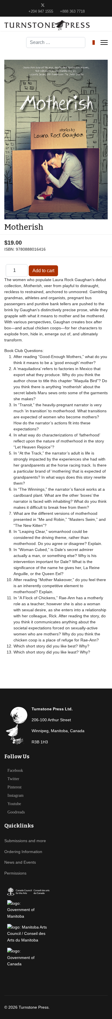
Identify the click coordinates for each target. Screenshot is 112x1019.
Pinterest (14, 787)
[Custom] (78, 5)
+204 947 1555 (40, 11)
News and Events (20, 862)
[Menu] (104, 42)
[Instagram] (69, 5)
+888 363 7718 (72, 11)
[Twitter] (43, 5)
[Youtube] (60, 5)
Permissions (15, 873)
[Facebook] (33, 5)
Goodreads (16, 812)
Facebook (15, 771)
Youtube (14, 804)
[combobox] (55, 42)
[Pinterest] (51, 5)
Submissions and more (25, 840)
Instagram (15, 796)
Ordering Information (23, 851)
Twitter (13, 779)
